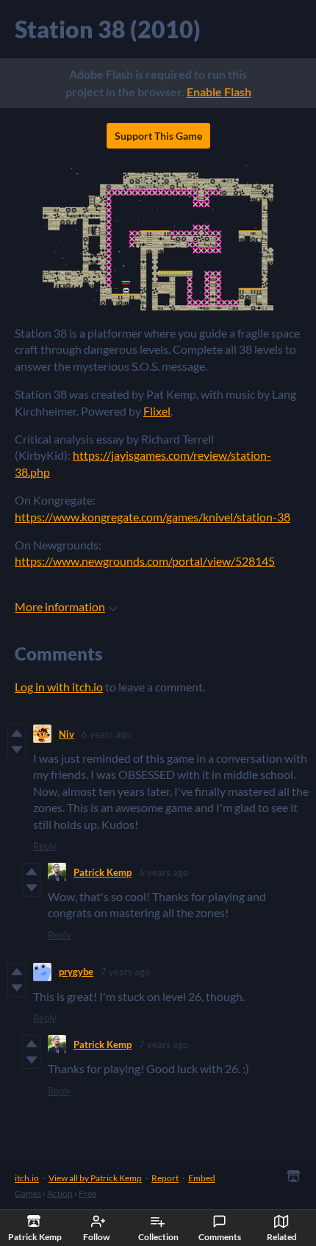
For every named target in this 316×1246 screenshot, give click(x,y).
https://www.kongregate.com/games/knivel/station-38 (152, 517)
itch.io (27, 1177)
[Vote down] (16, 749)
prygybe (76, 972)
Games (28, 1193)
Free (87, 1193)
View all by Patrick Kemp (95, 1177)
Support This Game (158, 135)
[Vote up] (16, 733)
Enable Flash (219, 92)
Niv (66, 734)
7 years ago (125, 972)
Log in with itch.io (59, 687)
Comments (219, 1236)
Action (60, 1193)
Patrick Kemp (102, 872)
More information (60, 606)
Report (165, 1177)
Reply (45, 846)
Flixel (156, 411)
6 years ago (106, 734)
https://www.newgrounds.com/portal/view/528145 (145, 561)
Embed (201, 1177)
